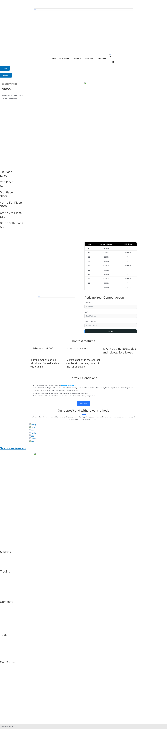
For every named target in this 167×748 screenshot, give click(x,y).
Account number (90, 321)
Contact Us (102, 59)
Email (86, 312)
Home (54, 59)
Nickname (87, 303)
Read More (83, 403)
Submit (110, 331)
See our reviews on (13, 448)
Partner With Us (89, 59)
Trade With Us (64, 59)
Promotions (77, 59)
